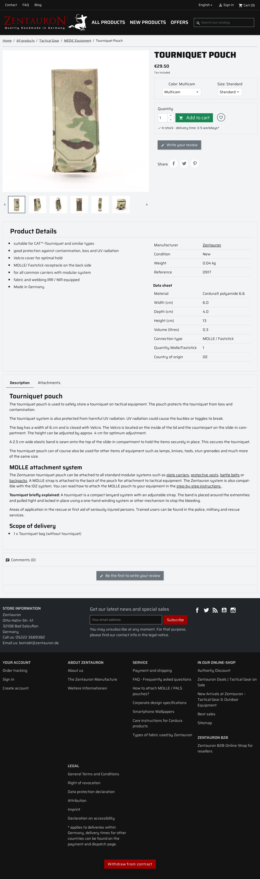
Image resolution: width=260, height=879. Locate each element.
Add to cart (194, 117)
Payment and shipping (152, 670)
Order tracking (15, 670)
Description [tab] (20, 383)
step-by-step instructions (199, 486)
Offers (179, 22)
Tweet (184, 163)
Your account (17, 662)
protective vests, (205, 475)
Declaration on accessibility (91, 818)
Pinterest (195, 163)
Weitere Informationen (87, 688)
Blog (38, 4)
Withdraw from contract (130, 864)
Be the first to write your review (132, 576)
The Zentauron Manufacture (92, 679)
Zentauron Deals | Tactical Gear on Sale (227, 682)
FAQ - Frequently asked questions (162, 679)
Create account (16, 688)
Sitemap (205, 723)
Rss (216, 611)
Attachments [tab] (49, 383)
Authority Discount (214, 670)
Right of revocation (84, 783)
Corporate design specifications (160, 703)
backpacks (18, 480)
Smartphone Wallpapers (153, 711)
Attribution (77, 800)
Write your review (182, 145)
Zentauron (212, 245)
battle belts (230, 475)
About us (75, 670)
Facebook (198, 611)
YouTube (225, 611)
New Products (148, 22)
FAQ (25, 4)
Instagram (234, 611)
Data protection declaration (91, 792)
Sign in (8, 679)
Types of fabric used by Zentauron (162, 735)
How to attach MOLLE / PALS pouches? (157, 691)
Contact (11, 4)
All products (108, 22)
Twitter (207, 611)
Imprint (74, 809)
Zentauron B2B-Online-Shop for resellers (225, 748)
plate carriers (177, 475)
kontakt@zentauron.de (39, 643)
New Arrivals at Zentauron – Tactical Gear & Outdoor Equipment (222, 699)
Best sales (206, 714)
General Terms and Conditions (93, 774)
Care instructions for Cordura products (157, 723)
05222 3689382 (30, 637)
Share (173, 163)
